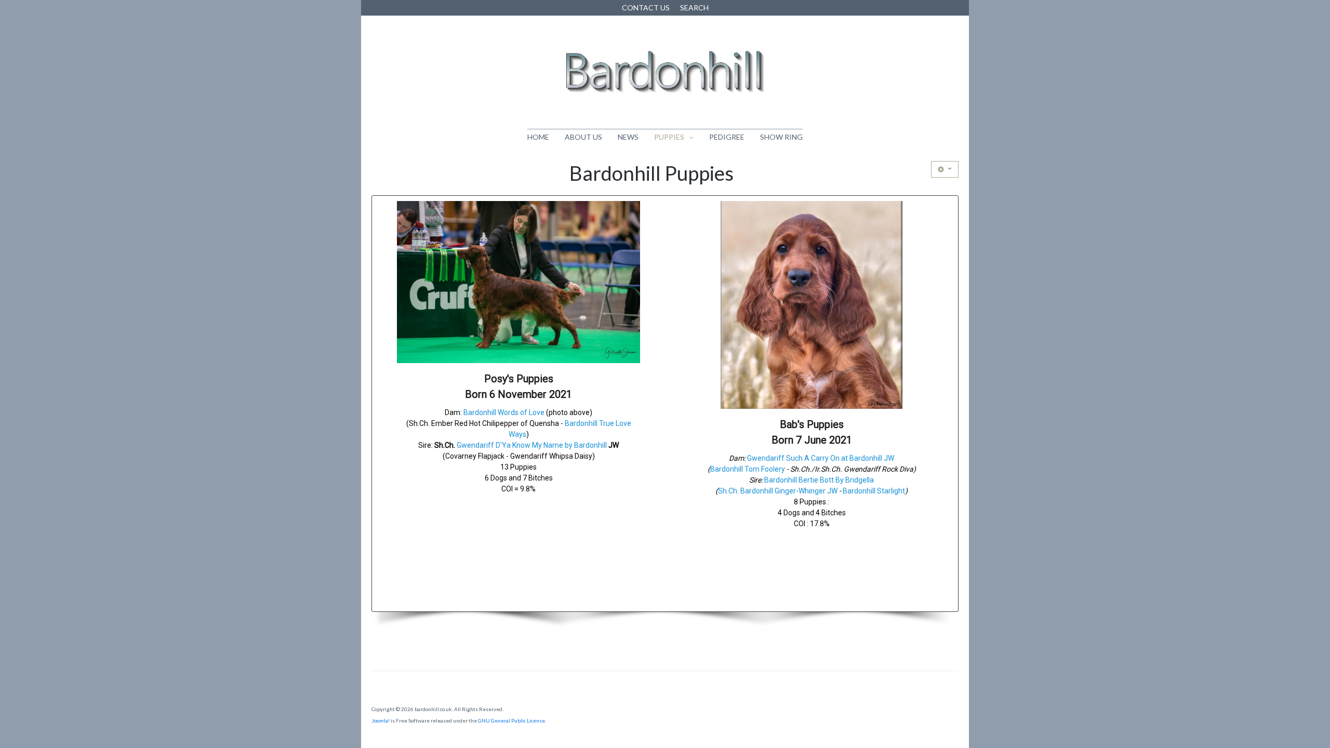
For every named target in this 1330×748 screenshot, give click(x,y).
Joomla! (380, 720)
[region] (665, 416)
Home (538, 136)
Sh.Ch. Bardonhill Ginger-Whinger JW (777, 491)
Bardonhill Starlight (874, 491)
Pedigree (726, 136)
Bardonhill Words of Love (503, 412)
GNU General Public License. (512, 720)
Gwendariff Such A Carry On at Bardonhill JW (820, 458)
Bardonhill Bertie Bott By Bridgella (819, 480)
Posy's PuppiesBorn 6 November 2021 (518, 386)
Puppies (669, 136)
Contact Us (646, 7)
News (628, 136)
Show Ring (781, 136)
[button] (518, 403)
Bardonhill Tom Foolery (747, 469)
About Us (583, 136)
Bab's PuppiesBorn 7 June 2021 (812, 432)
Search (694, 7)
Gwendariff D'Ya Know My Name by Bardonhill (532, 445)
